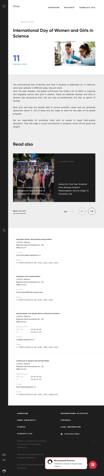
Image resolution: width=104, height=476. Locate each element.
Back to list (27, 22)
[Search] (4, 230)
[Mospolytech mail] (93, 441)
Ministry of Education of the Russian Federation (30, 456)
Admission (53, 7)
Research (69, 7)
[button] (91, 211)
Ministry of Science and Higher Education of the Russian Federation (31, 444)
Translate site (87, 7)
